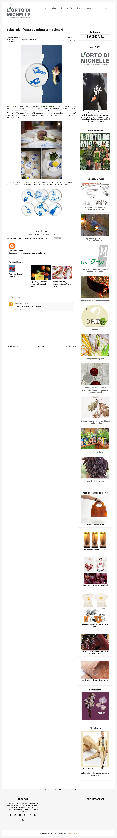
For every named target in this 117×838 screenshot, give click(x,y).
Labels (54, 8)
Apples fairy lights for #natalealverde (95, 239)
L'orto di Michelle (16, 250)
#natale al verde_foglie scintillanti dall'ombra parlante (95, 422)
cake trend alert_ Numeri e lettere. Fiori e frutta (61, 284)
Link (61, 8)
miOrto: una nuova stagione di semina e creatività (95, 270)
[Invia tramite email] (55, 238)
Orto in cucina (44, 238)
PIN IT (55, 234)
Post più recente (12, 346)
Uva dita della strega (95, 481)
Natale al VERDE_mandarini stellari (95, 301)
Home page (41, 346)
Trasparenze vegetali (95, 359)
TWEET (38, 234)
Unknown (18, 303)
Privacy (79, 8)
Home (45, 8)
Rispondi (18, 309)
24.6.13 (25, 303)
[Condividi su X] (58, 238)
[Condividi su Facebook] (60, 238)
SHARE (30, 234)
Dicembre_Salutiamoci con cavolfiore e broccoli (95, 208)
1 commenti (11, 41)
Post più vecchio (70, 346)
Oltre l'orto (34, 238)
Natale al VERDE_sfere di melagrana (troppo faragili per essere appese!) (95, 390)
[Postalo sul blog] (56, 238)
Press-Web (69, 8)
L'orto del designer (13, 38)
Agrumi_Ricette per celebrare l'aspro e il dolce (39, 284)
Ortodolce (95, 330)
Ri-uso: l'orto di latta (95, 452)
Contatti (88, 8)
